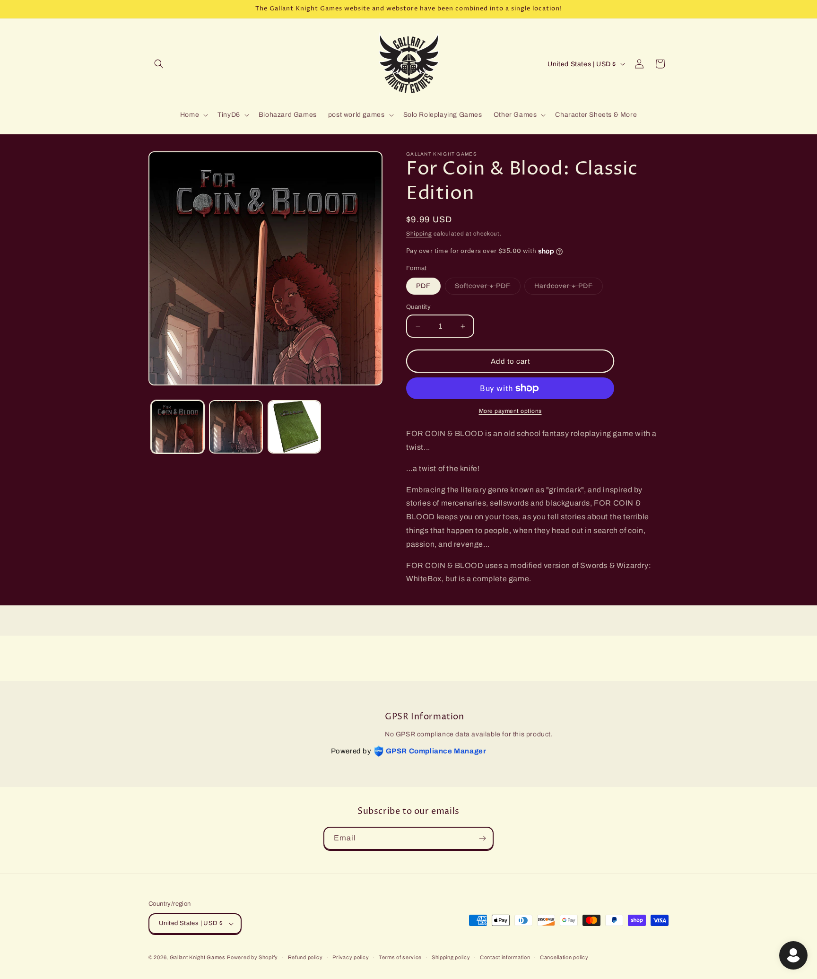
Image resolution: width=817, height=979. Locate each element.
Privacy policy (350, 957)
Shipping (419, 233)
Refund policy (305, 957)
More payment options (510, 411)
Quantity (418, 307)
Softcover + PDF (488, 288)
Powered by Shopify (252, 957)
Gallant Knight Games (198, 957)
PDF (423, 285)
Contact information (505, 957)
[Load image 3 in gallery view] (294, 427)
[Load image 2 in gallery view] (235, 427)
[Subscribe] (482, 838)
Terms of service (400, 957)
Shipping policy (451, 957)
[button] (158, 63)
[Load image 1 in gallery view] (177, 427)
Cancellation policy (564, 957)
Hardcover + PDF (568, 288)
